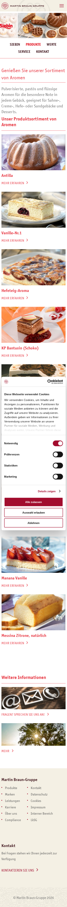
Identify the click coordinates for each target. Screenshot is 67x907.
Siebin (15, 44)
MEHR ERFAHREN (12, 183)
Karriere (10, 807)
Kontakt (42, 51)
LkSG (34, 820)
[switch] (58, 454)
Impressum (38, 807)
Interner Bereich (42, 814)
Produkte (11, 788)
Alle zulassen (33, 502)
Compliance (13, 820)
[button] (61, 5)
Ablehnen (33, 522)
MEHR (5, 751)
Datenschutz (39, 794)
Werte (51, 44)
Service (24, 51)
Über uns (11, 814)
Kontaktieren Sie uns (17, 870)
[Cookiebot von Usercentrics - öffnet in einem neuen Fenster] (48, 381)
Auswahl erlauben (33, 512)
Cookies (36, 801)
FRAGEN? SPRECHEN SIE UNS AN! (23, 715)
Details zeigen (47, 491)
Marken (10, 794)
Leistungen (12, 801)
